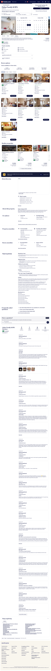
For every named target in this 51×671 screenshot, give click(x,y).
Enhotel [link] (26, 627)
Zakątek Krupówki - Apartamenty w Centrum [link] (32, 628)
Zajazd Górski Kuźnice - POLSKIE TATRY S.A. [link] (10, 632)
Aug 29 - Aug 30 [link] (19, 68)
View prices (13, 95)
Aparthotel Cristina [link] (6, 624)
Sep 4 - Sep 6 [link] (44, 68)
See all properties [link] (6, 4)
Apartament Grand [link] (6, 626)
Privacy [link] (32, 649)
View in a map (21, 193)
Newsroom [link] (23, 650)
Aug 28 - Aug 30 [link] (31, 68)
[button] (22, 23)
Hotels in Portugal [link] (4, 661)
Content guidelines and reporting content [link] (34, 655)
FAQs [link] (12, 649)
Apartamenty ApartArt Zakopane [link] (31, 633)
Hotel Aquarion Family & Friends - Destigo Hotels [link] (33, 632)
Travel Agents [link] (24, 655)
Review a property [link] (14, 652)
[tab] (4, 621)
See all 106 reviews (5, 43)
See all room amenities (22, 248)
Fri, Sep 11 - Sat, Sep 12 (22, 14)
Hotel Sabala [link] (5, 630)
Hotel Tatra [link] (5, 628)
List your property (33, 1)
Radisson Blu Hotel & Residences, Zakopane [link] (10, 623)
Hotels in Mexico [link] (4, 653)
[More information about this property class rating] (4, 8)
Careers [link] (42, 649)
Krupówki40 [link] (27, 626)
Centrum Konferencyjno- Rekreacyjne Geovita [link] (33, 630)
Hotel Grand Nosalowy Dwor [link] (30, 629)
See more (19, 205)
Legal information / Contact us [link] (35, 653)
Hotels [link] (3, 638)
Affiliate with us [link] (24, 648)
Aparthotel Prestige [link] (6, 627)
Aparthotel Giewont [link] (28, 625)
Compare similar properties (26, 168)
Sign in (49, 1)
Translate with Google (22, 378)
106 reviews (4, 332)
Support (38, 1)
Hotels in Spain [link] (4, 658)
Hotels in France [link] (4, 656)
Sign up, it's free (46, 174)
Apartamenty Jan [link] (6, 631)
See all (3, 52)
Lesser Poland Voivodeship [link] (10, 638)
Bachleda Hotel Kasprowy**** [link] (8, 625)
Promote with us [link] (24, 653)
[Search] (48, 322)
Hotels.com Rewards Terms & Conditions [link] (35, 658)
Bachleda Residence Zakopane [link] (30, 623)
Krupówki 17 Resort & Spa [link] (7, 634)
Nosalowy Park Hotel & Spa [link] (29, 624)
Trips (43, 1)
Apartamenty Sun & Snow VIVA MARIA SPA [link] (10, 629)
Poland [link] (5, 638)
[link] (41, 15)
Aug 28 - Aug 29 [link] (7, 68)
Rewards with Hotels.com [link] (45, 652)
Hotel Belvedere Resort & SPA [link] (30, 631)
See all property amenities (22, 239)
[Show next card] (49, 156)
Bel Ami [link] (4, 633)
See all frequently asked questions (24, 312)
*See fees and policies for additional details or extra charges (27, 224)
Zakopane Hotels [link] (17, 638)
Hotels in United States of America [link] (5, 650)
